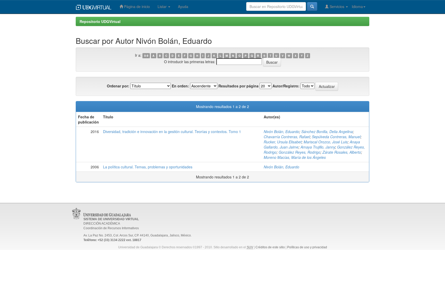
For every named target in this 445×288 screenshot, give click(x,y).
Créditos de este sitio (270, 247)
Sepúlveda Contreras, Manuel (336, 136)
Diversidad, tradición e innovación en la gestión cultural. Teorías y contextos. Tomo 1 (172, 131)
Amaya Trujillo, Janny (318, 147)
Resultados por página (238, 85)
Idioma (357, 6)
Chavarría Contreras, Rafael (287, 136)
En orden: (180, 85)
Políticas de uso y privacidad (307, 247)
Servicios (337, 6)
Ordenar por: (118, 85)
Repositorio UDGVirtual (100, 21)
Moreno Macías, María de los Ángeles (295, 157)
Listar (163, 6)
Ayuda (183, 6)
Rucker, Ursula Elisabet (283, 141)
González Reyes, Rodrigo (299, 152)
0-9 (146, 55)
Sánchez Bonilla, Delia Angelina (327, 131)
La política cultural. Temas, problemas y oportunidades (147, 166)
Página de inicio (136, 6)
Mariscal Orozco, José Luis (326, 141)
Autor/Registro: (285, 85)
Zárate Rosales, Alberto (341, 152)
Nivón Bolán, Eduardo (281, 131)
